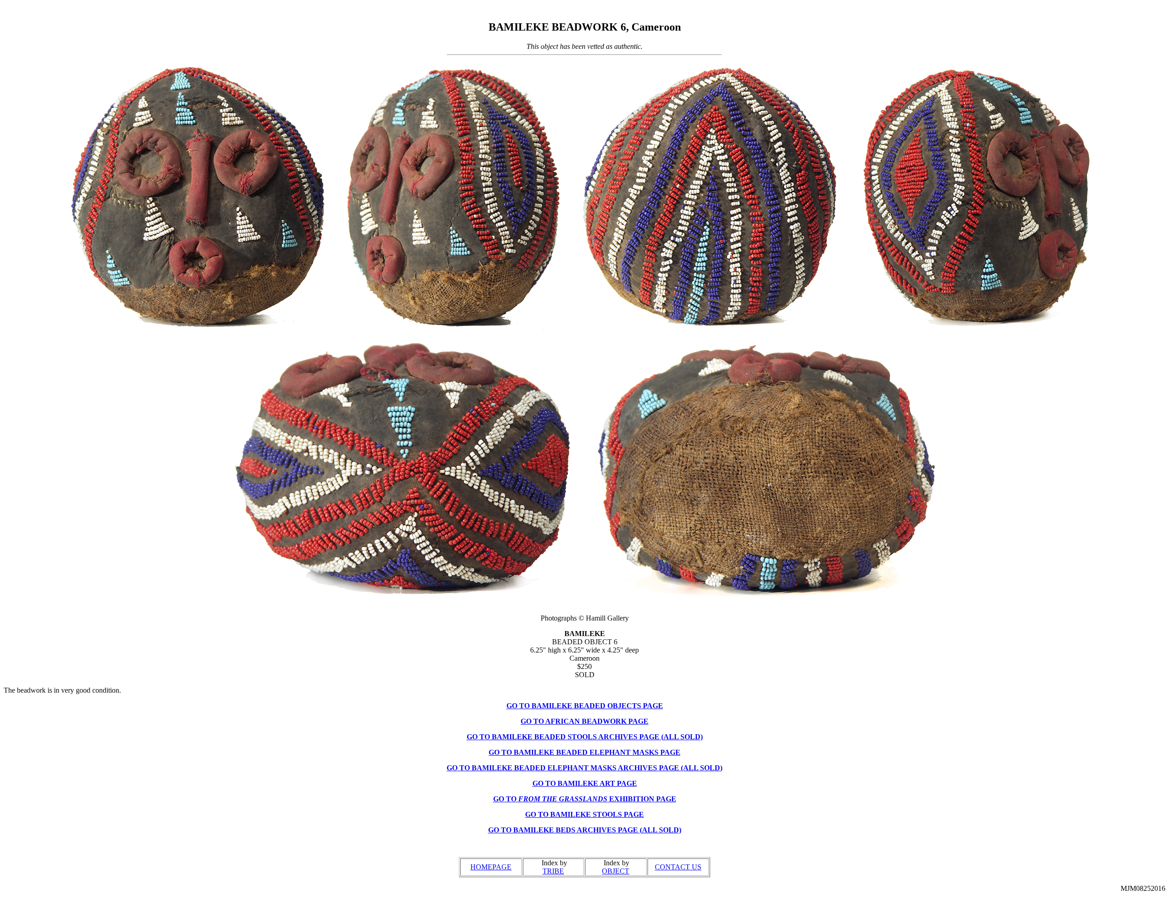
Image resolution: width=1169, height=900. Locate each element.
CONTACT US (678, 867)
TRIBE (553, 871)
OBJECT (615, 871)
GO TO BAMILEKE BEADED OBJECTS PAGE (584, 706)
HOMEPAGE (490, 867)
